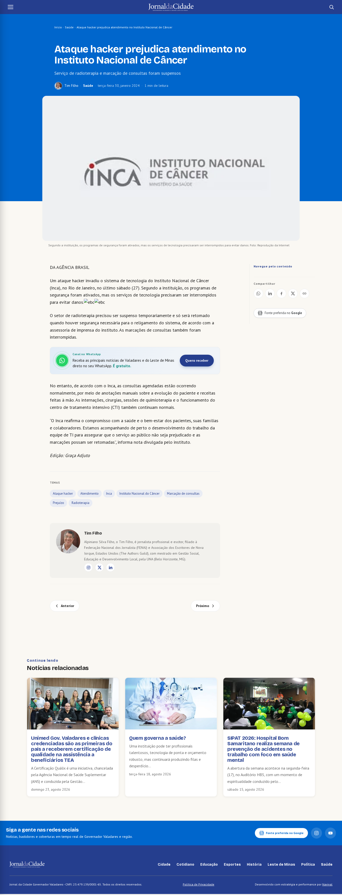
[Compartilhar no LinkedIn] (270, 293)
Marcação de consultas (183, 493)
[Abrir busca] (331, 7)
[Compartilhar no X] (293, 293)
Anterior (67, 606)
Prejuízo (58, 503)
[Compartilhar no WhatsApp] (258, 293)
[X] (99, 567)
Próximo (202, 606)
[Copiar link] (304, 293)
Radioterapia (80, 503)
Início (58, 27)
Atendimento (89, 493)
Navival (327, 884)
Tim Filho (71, 85)
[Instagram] (88, 567)
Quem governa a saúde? (157, 738)
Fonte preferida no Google (284, 833)
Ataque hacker (63, 493)
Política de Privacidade (198, 884)
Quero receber (196, 360)
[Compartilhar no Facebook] (281, 293)
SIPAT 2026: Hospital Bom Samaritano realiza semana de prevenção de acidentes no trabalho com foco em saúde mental (263, 749)
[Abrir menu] (10, 7)
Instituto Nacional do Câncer (139, 493)
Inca (109, 493)
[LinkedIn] (110, 567)
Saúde (69, 27)
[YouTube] (330, 833)
